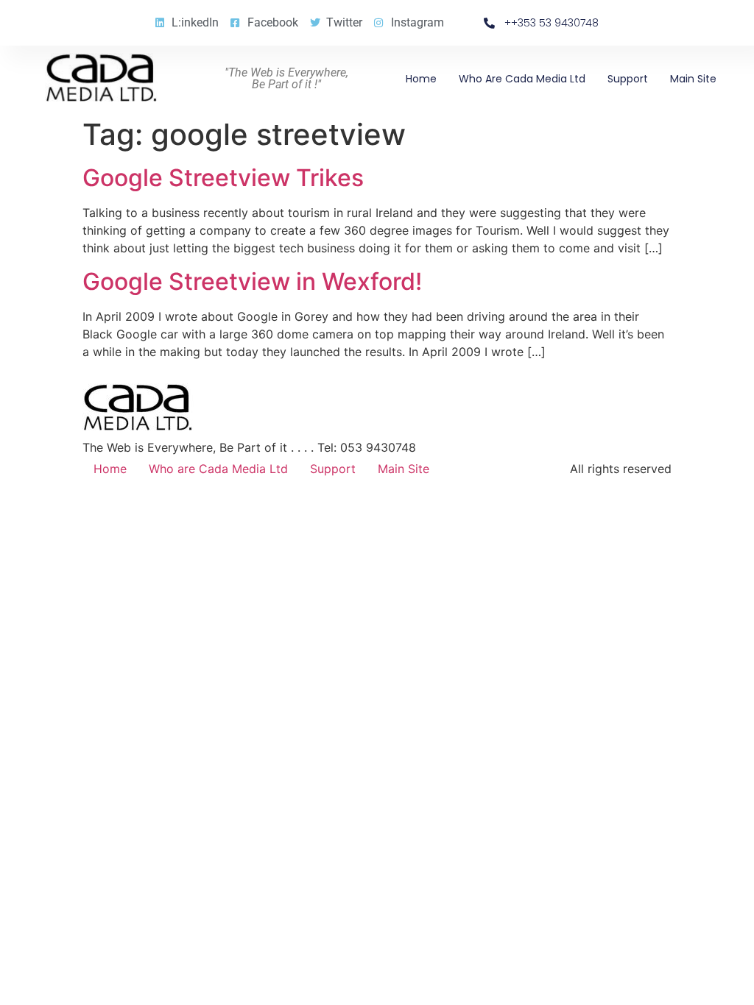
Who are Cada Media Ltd (522, 78)
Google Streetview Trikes (223, 177)
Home (421, 78)
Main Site (693, 78)
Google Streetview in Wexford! (252, 281)
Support (627, 78)
